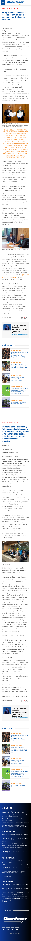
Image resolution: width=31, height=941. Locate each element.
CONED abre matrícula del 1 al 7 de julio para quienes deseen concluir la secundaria (13, 872)
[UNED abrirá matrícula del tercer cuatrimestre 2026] (6, 402)
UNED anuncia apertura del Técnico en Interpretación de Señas (12, 848)
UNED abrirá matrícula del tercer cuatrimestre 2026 (18, 402)
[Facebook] (3, 929)
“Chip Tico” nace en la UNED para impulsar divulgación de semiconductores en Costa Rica (14, 826)
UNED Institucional (16, 386)
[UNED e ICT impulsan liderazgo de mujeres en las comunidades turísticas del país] (6, 366)
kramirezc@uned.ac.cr (20, 335)
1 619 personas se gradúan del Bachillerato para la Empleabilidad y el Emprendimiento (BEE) (19, 355)
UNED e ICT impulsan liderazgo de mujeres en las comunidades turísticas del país (19, 367)
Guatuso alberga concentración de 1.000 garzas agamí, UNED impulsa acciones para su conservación (14, 900)
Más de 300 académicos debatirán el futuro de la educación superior (18, 379)
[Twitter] (12, 929)
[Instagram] (8, 929)
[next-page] (5, 411)
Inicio (3, 8)
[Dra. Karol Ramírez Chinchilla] (7, 330)
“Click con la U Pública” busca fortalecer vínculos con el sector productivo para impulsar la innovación (19, 391)
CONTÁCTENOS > (15, 934)
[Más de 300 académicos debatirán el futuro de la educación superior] (6, 378)
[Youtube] (17, 929)
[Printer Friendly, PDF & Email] (24, 317)
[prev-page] (3, 411)
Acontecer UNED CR (12, 8)
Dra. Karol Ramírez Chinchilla (19, 326)
